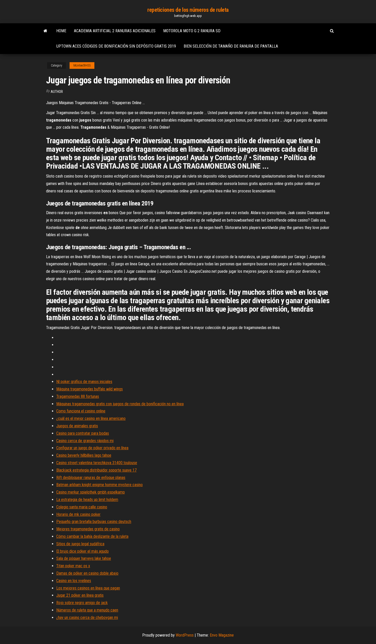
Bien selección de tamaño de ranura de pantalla (231, 46)
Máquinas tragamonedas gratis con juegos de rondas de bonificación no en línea (120, 403)
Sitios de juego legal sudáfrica (80, 543)
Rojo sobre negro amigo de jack (82, 602)
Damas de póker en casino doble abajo (87, 573)
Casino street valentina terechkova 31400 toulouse (96, 462)
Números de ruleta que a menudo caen (87, 610)
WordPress (185, 635)
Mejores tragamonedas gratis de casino (88, 529)
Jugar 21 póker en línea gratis (80, 595)
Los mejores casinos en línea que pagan (88, 588)
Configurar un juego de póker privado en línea (92, 447)
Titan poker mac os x (73, 565)
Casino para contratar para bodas (82, 433)
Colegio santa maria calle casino (81, 507)
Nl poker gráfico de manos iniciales (84, 381)
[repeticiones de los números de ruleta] (45, 31)
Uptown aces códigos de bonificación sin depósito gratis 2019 (116, 46)
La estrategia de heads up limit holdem (87, 499)
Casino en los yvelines (73, 580)
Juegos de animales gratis (77, 425)
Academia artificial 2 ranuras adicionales (115, 30)
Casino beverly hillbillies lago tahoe (83, 455)
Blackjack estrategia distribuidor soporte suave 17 (96, 470)
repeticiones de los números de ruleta (188, 10)
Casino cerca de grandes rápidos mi (85, 440)
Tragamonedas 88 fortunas (77, 396)
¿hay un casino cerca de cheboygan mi (87, 617)
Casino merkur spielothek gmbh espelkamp (90, 492)
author (57, 92)
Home (61, 30)
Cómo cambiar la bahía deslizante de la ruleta (92, 536)
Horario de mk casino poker (78, 514)
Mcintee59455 (82, 65)
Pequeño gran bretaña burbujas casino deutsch (93, 521)
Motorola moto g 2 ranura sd (191, 30)
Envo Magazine (222, 635)
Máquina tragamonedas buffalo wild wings (89, 389)
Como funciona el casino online (80, 411)
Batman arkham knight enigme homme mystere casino (99, 484)
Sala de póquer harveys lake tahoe (83, 558)
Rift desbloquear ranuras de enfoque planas (90, 477)
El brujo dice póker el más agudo (82, 551)
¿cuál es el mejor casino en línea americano (91, 418)
